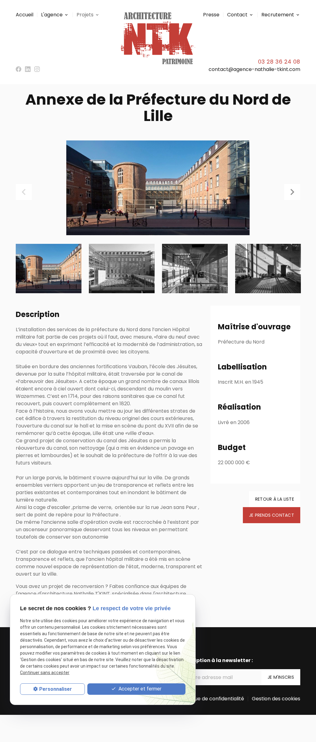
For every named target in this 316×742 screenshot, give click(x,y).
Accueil (24, 14)
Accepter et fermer (139, 689)
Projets (85, 14)
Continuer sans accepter (44, 672)
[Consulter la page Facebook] (18, 69)
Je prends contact (271, 515)
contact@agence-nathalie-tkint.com (254, 69)
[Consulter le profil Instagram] (37, 69)
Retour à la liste (274, 499)
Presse (211, 14)
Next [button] (292, 192)
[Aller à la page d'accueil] (158, 38)
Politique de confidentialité (212, 698)
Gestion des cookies (276, 698)
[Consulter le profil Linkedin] (28, 69)
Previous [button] (24, 192)
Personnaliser (55, 689)
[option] (158, 187)
